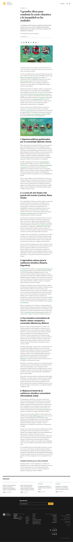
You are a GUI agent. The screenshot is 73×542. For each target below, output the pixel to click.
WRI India (55, 521)
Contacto (34, 513)
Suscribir (62, 3)
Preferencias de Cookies (37, 523)
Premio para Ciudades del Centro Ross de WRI (39, 114)
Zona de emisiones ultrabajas (43, 225)
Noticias (34, 516)
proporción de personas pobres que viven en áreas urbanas (35, 95)
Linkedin (54, 530)
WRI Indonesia (54, 522)
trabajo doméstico (46, 410)
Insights (15, 516)
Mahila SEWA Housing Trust (37, 416)
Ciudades (40, 483)
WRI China (55, 519)
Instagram (56, 530)
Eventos (34, 515)
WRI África (55, 516)
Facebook (50, 530)
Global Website (54, 515)
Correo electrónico (23, 503)
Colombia (20, 517)
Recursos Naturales (27, 518)
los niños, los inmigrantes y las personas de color (35, 212)
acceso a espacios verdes (25, 81)
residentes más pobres (38, 99)
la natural (42, 170)
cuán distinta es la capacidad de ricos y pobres (36, 77)
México (20, 519)
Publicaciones (16, 518)
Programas (16, 513)
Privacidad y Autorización (37, 519)
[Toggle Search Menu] (67, 4)
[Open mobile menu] (69, 3)
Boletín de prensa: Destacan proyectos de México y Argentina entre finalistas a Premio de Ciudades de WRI (9, 487)
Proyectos (15, 515)
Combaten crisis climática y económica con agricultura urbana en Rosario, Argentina (62, 487)
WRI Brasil (55, 518)
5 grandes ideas (28, 111)
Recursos (34, 518)
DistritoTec (22, 359)
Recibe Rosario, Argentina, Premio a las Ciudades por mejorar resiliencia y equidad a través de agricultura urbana (27, 487)
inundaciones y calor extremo (45, 98)
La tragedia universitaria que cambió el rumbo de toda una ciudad (45, 487)
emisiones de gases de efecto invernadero (34, 312)
